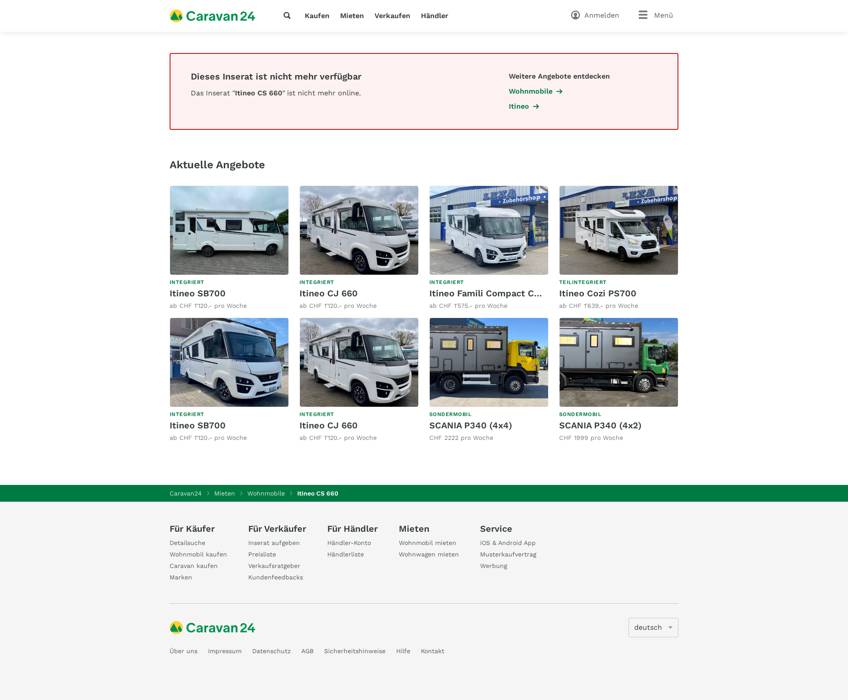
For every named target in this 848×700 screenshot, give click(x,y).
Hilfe (403, 651)
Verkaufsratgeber (274, 565)
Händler (434, 15)
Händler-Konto (349, 542)
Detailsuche (187, 542)
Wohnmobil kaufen (198, 554)
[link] (229, 247)
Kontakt (432, 651)
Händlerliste (345, 554)
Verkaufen (392, 15)
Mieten (352, 15)
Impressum (225, 651)
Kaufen (317, 15)
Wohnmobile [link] (531, 91)
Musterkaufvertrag (508, 554)
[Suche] (289, 15)
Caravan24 (186, 493)
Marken (181, 577)
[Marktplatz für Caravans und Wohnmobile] (212, 16)
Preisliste (262, 554)
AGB (307, 651)
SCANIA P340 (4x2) (600, 425)
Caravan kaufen (194, 565)
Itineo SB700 (198, 293)
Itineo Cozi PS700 (597, 293)
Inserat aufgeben (274, 542)
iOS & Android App (508, 542)
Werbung (493, 565)
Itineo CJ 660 (328, 293)
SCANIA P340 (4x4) (470, 425)
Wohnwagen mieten (429, 554)
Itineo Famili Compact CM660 (493, 293)
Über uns (183, 651)
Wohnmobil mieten (427, 542)
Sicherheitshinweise (355, 651)
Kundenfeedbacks (275, 577)
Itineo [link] (519, 106)
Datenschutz (271, 651)
